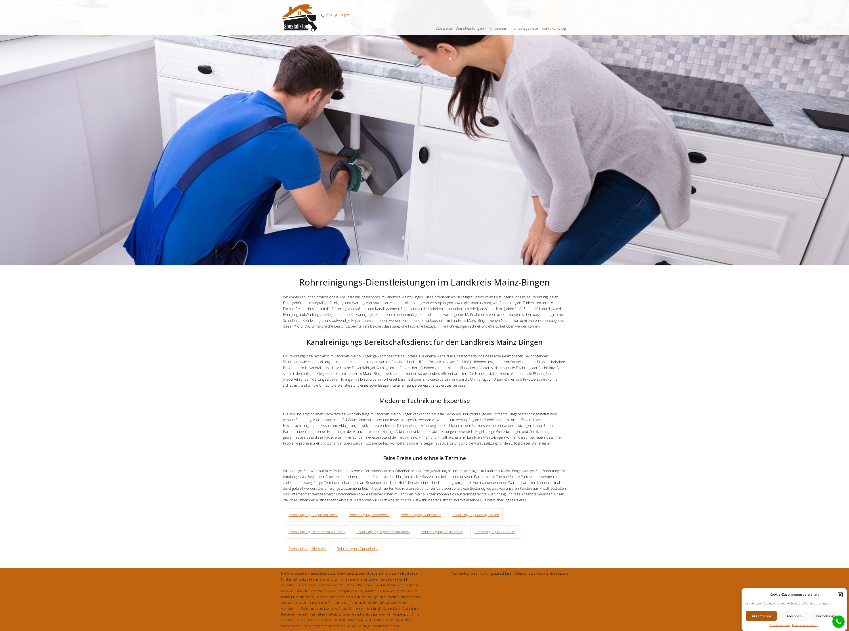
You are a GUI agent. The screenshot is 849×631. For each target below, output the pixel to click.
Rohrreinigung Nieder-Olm (494, 531)
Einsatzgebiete (525, 28)
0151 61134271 (338, 15)
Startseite (444, 28)
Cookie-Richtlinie (780, 625)
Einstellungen (827, 616)
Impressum (559, 573)
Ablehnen (794, 616)
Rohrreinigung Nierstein (307, 548)
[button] (840, 594)
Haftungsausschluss (495, 573)
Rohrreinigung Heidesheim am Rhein (317, 531)
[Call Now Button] (838, 622)
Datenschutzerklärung (805, 625)
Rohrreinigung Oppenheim (357, 548)
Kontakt (548, 28)
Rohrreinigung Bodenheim (369, 514)
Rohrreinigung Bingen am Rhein (313, 514)
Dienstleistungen (469, 28)
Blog (562, 28)
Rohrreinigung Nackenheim (442, 531)
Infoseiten (498, 28)
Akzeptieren (761, 616)
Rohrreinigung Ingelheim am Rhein (383, 531)
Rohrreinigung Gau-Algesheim (475, 514)
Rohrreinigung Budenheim (421, 514)
